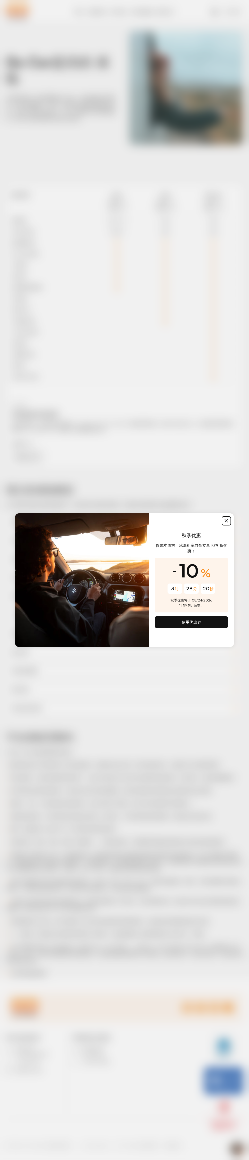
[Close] (226, 520)
